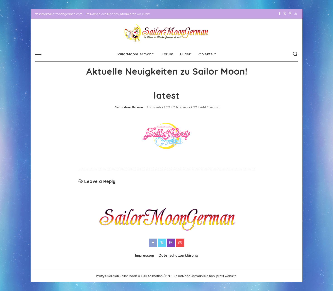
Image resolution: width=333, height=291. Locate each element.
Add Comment (210, 107)
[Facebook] (279, 13)
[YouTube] (295, 13)
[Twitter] (284, 13)
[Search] (295, 54)
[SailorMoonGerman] (166, 33)
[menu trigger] (40, 54)
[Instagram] (290, 13)
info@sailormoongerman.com (60, 14)
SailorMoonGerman (129, 107)
